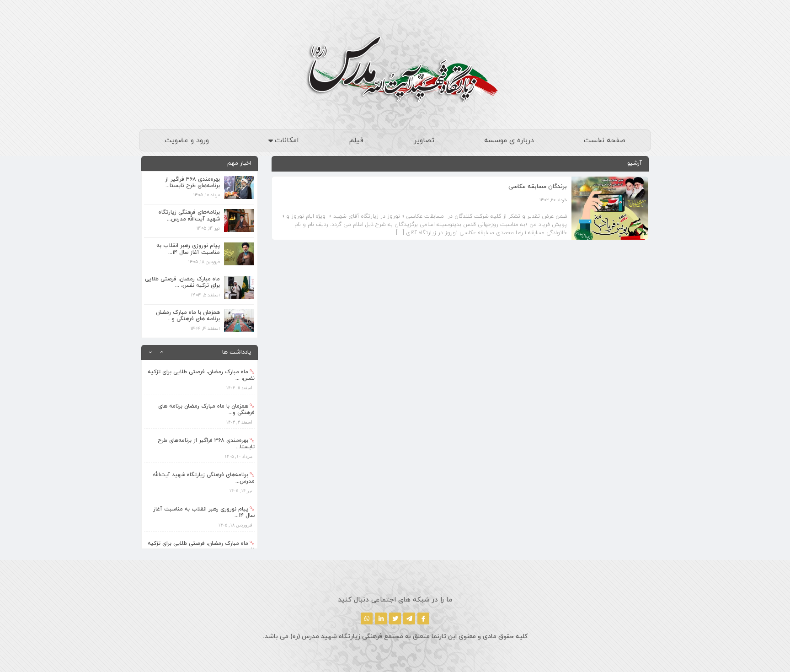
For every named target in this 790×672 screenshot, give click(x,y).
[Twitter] (395, 618)
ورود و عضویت (187, 140)
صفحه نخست (604, 140)
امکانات (287, 140)
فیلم (356, 140)
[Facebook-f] (423, 618)
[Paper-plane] (409, 618)
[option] (199, 377)
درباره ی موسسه (509, 140)
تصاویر (424, 140)
